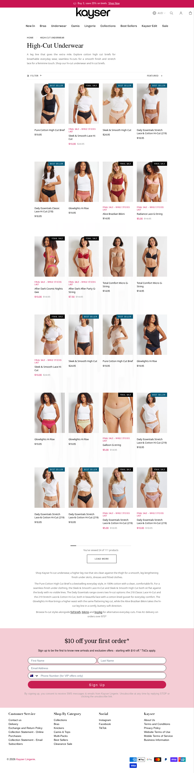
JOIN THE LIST (60, 413)
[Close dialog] (166, 344)
